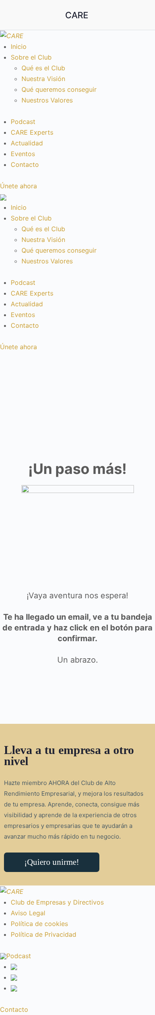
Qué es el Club (43, 68)
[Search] (140, 15)
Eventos (23, 154)
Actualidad (27, 143)
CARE (76, 15)
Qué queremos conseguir (59, 89)
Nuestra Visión (43, 79)
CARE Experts (32, 132)
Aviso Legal (28, 913)
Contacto (25, 164)
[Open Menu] (12, 14)
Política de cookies (39, 924)
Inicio (19, 46)
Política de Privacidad (43, 934)
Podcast (23, 122)
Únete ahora (18, 186)
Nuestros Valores (47, 100)
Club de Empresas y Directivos (57, 902)
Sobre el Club (31, 57)
